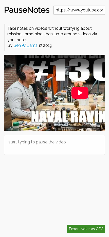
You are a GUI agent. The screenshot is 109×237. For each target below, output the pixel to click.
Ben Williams (25, 45)
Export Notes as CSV (86, 229)
